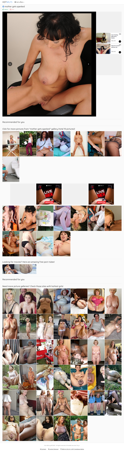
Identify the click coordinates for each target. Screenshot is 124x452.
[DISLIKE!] (10, 9)
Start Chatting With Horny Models (114, 36)
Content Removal (53, 449)
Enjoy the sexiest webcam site (115, 46)
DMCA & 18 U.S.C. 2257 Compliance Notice (72, 449)
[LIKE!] (3, 9)
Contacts (43, 449)
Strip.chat (113, 40)
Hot (7, 2)
